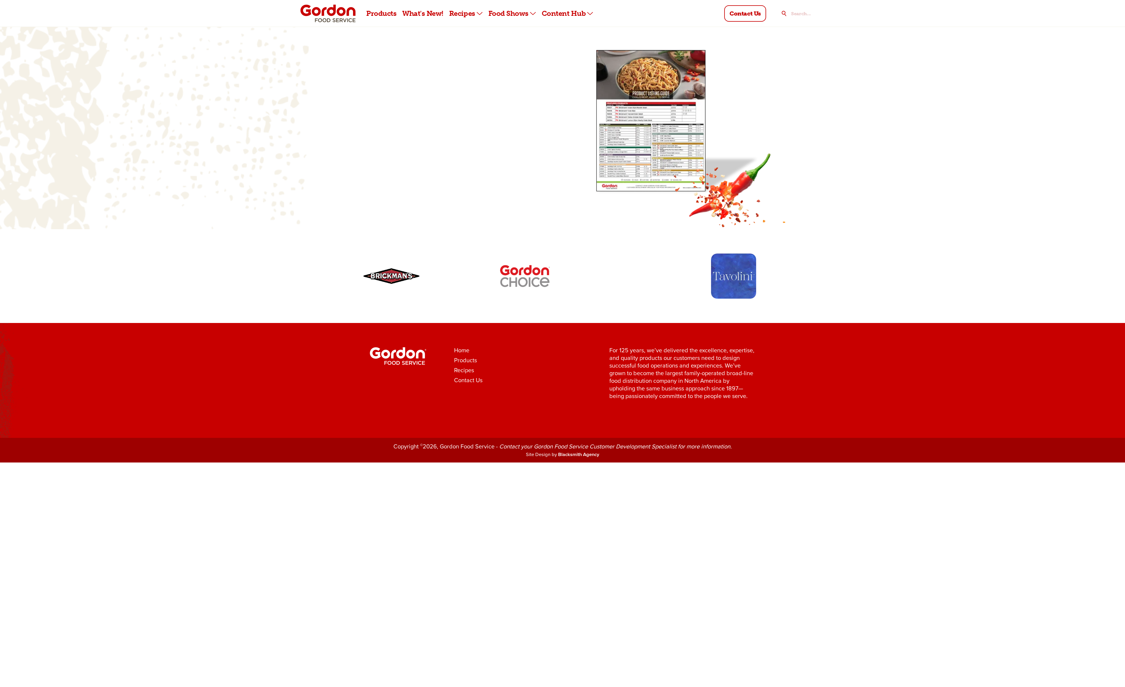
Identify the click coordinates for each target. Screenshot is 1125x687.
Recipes (464, 370)
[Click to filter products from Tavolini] (733, 276)
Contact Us (468, 380)
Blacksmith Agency (578, 454)
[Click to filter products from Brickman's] (391, 276)
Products (465, 360)
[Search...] (784, 13)
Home (461, 350)
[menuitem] (381, 13)
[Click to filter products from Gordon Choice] (525, 276)
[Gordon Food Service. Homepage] (328, 13)
